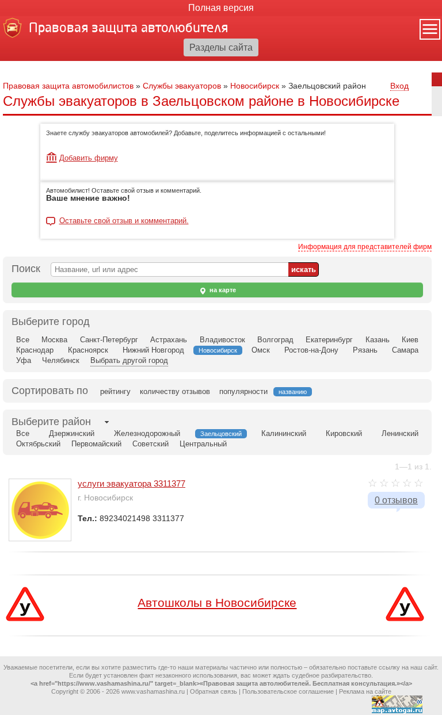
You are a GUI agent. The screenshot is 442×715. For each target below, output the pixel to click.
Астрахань (168, 339)
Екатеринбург (329, 339)
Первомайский (96, 443)
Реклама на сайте (365, 691)
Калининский (283, 433)
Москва (54, 339)
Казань (377, 339)
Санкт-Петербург (109, 339)
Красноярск (88, 350)
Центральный (203, 443)
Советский (150, 443)
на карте (222, 289)
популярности (243, 391)
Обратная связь (213, 691)
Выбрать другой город (129, 360)
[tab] (51, 421)
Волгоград (275, 339)
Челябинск (60, 360)
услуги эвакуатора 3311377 (131, 483)
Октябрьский (38, 443)
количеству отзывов (175, 391)
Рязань (365, 350)
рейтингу (115, 391)
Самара (405, 350)
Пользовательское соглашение (288, 691)
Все (22, 339)
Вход (399, 85)
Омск (261, 350)
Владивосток (222, 339)
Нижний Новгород (153, 350)
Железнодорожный (147, 433)
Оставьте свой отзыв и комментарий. (124, 221)
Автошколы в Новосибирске (217, 602)
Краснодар (35, 350)
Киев (410, 339)
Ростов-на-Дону (311, 350)
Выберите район (51, 421)
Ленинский (400, 433)
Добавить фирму (88, 158)
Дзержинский (71, 433)
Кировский (344, 433)
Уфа (23, 360)
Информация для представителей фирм (365, 247)
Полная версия (221, 8)
